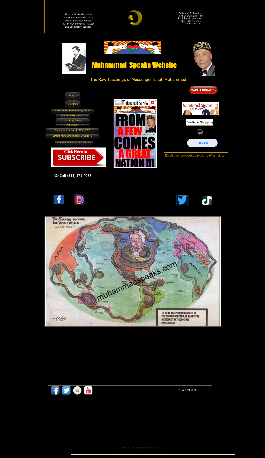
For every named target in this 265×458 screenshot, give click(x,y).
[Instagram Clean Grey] (77, 390)
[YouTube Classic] (88, 390)
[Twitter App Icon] (66, 390)
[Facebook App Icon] (55, 390)
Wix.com (161, 447)
